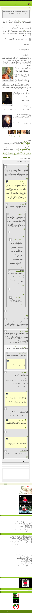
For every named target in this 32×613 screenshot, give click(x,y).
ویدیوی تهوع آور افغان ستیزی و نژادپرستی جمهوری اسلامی (25, 570)
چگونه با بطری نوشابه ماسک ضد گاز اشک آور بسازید (25, 539)
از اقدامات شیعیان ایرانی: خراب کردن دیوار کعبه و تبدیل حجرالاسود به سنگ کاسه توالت (21, 542)
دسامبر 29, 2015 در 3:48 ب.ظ (22, 420)
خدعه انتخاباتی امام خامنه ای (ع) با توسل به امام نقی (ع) (25, 565)
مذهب (25, 152)
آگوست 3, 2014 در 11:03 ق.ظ (22, 204)
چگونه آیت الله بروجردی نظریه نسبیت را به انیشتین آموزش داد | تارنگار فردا (19, 346)
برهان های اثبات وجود (17, 154)
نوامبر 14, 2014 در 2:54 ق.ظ (18, 239)
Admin (25, 180)
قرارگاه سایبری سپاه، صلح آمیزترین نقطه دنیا (26, 535)
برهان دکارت (21, 154)
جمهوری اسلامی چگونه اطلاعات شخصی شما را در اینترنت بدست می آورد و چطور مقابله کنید (21, 537)
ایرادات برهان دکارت (8, 153)
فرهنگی (27, 152)
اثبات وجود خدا (7, 152)
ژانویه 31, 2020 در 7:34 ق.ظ (24, 451)
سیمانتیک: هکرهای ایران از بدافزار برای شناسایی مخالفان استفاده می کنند (23, 567)
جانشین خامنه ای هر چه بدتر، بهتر (28, 562)
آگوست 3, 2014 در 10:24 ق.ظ (24, 166)
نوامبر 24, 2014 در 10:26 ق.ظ (20, 271)
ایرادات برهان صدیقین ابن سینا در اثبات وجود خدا (24, 136)
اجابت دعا (5, 152)
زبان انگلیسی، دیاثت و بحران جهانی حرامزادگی (26, 559)
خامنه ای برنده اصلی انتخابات (28, 560)
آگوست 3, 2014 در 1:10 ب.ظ (24, 310)
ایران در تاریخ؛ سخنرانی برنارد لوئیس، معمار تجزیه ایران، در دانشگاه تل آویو (22, 147)
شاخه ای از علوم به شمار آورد (20, 21)
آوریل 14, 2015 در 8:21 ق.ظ (24, 408)
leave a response (5, 157)
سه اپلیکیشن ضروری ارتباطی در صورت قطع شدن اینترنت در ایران (24, 540)
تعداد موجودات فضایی (6, 154)
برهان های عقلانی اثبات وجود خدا (11, 154)
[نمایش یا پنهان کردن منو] (31, 7)
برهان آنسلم (24, 154)
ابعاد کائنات (20, 152)
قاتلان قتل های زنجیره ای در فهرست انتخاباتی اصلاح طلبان (25, 563)
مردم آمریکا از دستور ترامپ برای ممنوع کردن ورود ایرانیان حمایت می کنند (23, 547)
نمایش (27, 178)
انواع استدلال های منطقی (26, 153)
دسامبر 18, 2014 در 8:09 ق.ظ (18, 297)
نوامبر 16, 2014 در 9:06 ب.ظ (24, 347)
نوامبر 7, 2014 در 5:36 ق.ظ (21, 214)
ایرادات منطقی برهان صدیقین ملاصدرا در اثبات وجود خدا (19, 136)
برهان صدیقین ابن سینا (26, 30)
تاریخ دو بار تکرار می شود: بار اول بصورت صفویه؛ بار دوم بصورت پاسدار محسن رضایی (22, 538)
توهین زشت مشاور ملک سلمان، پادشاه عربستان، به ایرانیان (25, 566)
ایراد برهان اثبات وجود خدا (21, 153)
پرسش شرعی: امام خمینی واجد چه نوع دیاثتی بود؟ (26, 555)
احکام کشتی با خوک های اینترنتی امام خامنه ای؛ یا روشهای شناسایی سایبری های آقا (22, 536)
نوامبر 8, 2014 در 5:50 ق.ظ (20, 231)
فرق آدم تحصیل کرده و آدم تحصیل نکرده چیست (26, 561)
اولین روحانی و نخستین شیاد (28, 548)
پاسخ (27, 179)
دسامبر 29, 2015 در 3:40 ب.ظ (22, 438)
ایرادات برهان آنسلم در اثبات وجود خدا (14, 153)
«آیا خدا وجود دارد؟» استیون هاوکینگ (26, 142)
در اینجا (14, 195)
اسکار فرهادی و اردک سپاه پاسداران (27, 546)
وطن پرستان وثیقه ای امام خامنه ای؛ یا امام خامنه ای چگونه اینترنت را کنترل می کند (22, 544)
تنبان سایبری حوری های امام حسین (27, 569)
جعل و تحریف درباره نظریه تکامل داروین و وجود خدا (10, 136)
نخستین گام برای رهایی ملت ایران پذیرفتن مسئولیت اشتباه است (24, 557)
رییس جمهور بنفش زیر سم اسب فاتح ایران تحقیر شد (25, 564)
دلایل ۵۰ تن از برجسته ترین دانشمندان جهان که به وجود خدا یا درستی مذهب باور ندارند (14, 137)
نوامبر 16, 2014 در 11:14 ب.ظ (22, 353)
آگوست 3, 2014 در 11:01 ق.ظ (22, 181)
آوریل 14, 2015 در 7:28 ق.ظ (24, 372)
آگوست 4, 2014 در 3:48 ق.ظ (24, 331)
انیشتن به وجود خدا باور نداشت (27, 141)
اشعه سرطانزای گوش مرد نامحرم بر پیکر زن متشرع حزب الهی (24, 558)
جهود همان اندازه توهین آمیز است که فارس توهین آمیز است (23, 149)
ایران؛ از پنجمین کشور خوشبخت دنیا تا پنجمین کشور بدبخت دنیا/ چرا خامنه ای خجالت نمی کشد (21, 541)
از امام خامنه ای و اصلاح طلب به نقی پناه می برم (26, 556)
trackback (9, 157)
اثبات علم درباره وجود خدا (16, 152)
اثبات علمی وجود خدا (11, 152)
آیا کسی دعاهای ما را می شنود (28, 135)
